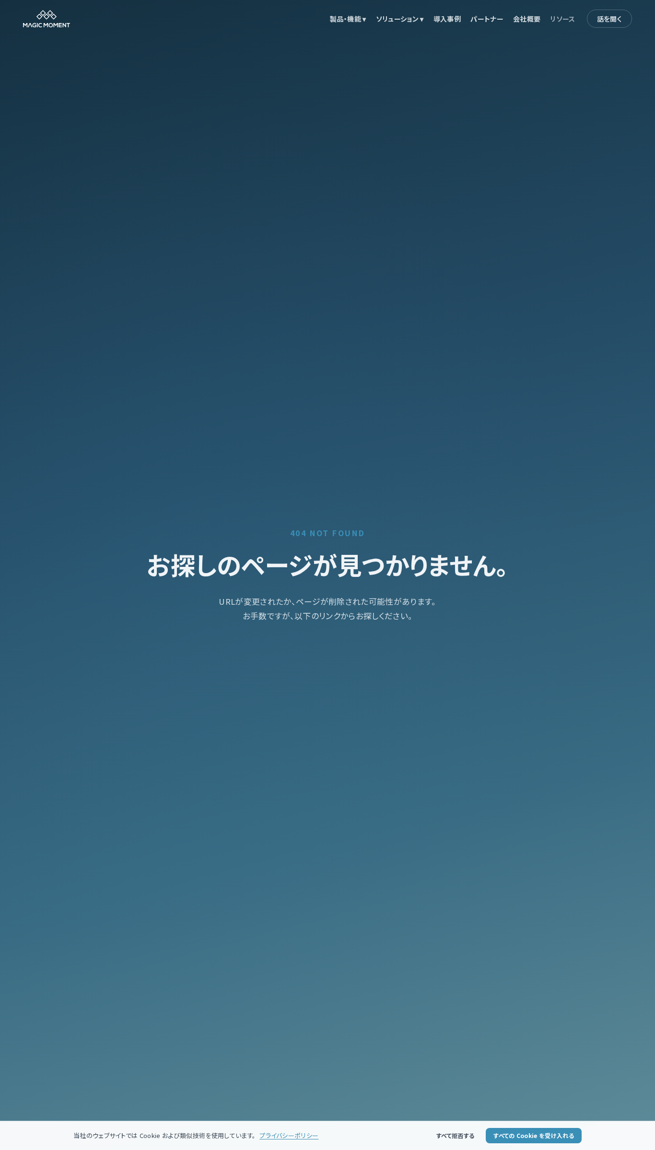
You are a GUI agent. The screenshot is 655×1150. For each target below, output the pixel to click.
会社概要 (526, 18)
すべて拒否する (455, 1135)
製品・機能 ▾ (348, 18)
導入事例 (447, 18)
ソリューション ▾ (400, 18)
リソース (562, 18)
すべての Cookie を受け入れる (533, 1135)
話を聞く (609, 18)
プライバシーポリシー (288, 1135)
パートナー (486, 18)
